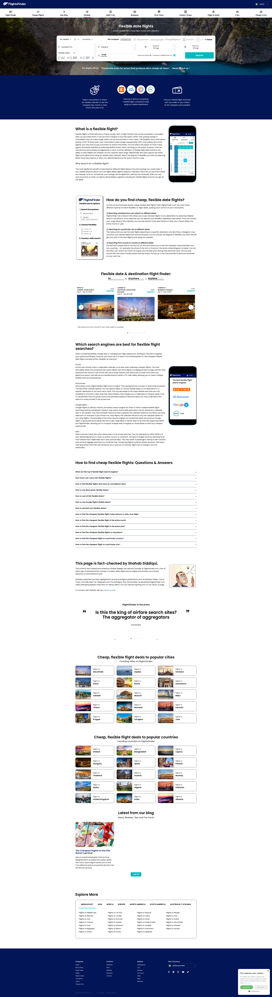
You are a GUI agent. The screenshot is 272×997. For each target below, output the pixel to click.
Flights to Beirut (114, 928)
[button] (254, 991)
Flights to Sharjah (173, 925)
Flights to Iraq (84, 925)
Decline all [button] (261, 987)
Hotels (77, 973)
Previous (81, 308)
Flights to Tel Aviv (115, 912)
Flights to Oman (114, 932)
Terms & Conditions (111, 993)
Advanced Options (144, 55)
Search (199, 55)
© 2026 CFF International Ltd (83, 993)
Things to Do (80, 984)
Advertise (109, 973)
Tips (138, 968)
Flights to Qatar (143, 916)
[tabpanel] (95, 303)
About (77, 965)
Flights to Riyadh (173, 912)
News (139, 976)
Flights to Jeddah (144, 925)
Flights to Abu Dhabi (174, 922)
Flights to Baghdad (86, 928)
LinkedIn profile (109, 590)
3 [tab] (135, 334)
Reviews (140, 970)
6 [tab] (145, 334)
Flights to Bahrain (86, 916)
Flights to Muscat (144, 912)
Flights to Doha (143, 919)
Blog (138, 979)
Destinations (141, 965)
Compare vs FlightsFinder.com (162, 55)
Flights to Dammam (145, 928)
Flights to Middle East (87, 912)
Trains (78, 981)
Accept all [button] (246, 987)
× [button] (268, 971)
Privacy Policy (100, 993)
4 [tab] (138, 334)
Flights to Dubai (172, 919)
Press (108, 968)
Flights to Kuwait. (115, 922)
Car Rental (79, 979)
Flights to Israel (85, 932)
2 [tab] (132, 334)
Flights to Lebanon (115, 925)
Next (191, 308)
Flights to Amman (115, 919)
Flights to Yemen (173, 928)
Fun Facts (140, 973)
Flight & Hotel (80, 976)
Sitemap (140, 981)
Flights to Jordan (115, 916)
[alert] (254, 982)
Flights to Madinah (144, 932)
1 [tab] (128, 334)
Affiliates (109, 970)
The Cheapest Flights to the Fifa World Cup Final (92, 852)
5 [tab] (142, 334)
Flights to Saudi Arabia (146, 922)
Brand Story (79, 968)
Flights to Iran (84, 919)
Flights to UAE (171, 916)
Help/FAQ (109, 965)
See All (136, 874)
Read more (247, 983)
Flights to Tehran (86, 922)
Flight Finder (79, 970)
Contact (109, 976)
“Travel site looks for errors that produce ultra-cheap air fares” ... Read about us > (145, 68)
